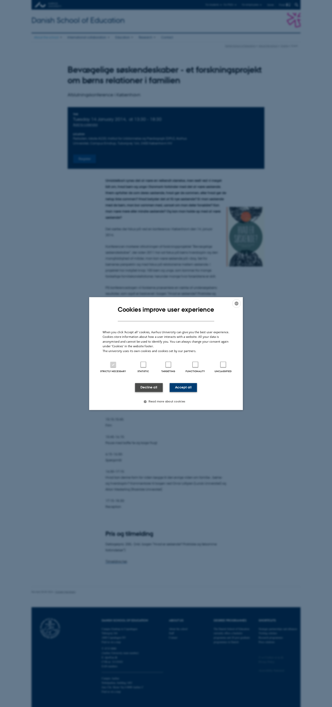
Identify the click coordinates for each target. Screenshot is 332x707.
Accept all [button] (183, 387)
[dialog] (166, 353)
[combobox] (236, 303)
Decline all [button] (148, 387)
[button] (166, 401)
